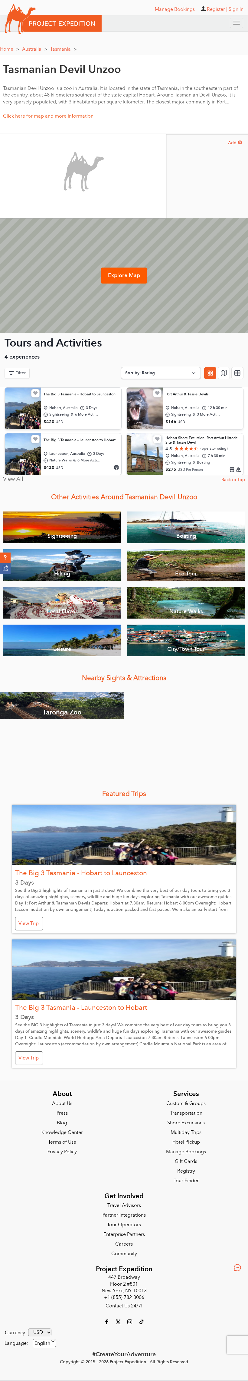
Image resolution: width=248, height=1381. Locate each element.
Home (9, 49)
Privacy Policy (62, 1151)
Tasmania (63, 49)
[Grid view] (210, 373)
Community (124, 1253)
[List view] (237, 373)
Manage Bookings (186, 1151)
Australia (34, 49)
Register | (217, 9)
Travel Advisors (124, 1205)
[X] (119, 1321)
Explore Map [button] (124, 275)
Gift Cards (186, 1161)
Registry (186, 1171)
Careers (124, 1244)
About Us (62, 1103)
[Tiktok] (141, 1321)
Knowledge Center (62, 1132)
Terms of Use (62, 1142)
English (42, 1343)
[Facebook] (107, 1321)
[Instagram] (130, 1321)
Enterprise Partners (124, 1234)
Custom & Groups (186, 1103)
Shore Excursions (186, 1123)
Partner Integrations (124, 1215)
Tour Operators (124, 1224)
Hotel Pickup (186, 1142)
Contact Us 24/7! (124, 1306)
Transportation (186, 1113)
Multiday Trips (186, 1132)
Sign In (236, 9)
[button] (5, 558)
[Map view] (224, 373)
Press (62, 1113)
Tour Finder (186, 1180)
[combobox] (44, 1343)
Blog (62, 1123)
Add (235, 143)
